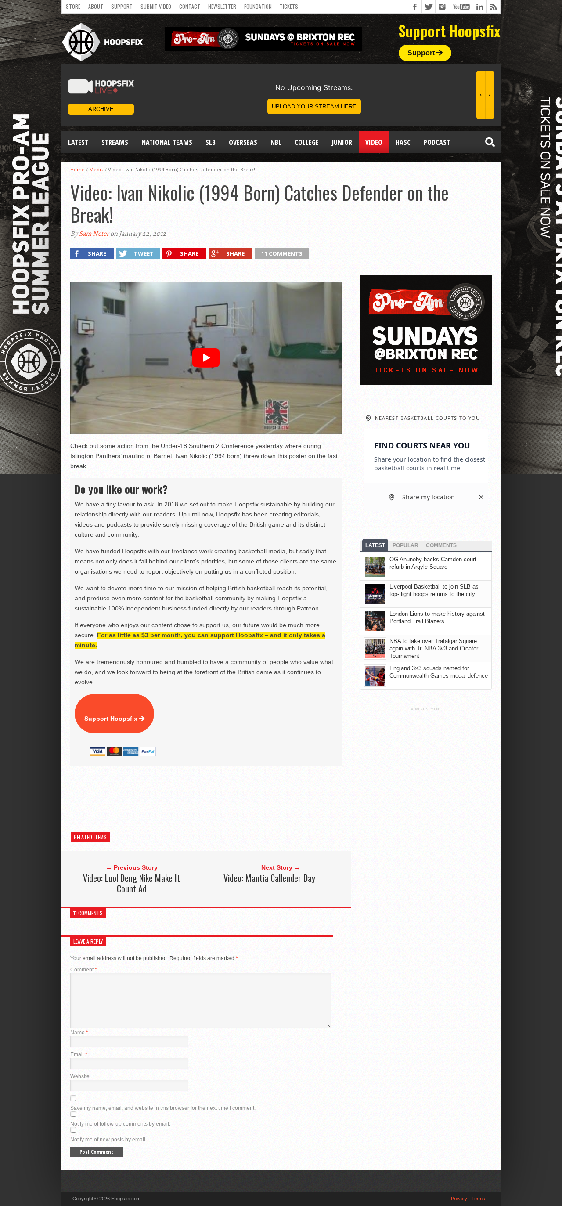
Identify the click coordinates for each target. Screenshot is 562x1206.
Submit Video (155, 6)
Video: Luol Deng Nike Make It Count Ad (131, 883)
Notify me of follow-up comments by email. (120, 1124)
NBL (275, 142)
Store (73, 6)
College (307, 142)
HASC (403, 142)
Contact (189, 6)
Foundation (258, 6)
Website (80, 1076)
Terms (478, 1198)
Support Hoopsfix (111, 718)
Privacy (459, 1198)
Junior (342, 142)
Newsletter (222, 6)
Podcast (437, 142)
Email (78, 1054)
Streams (114, 142)
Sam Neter (94, 233)
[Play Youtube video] (206, 358)
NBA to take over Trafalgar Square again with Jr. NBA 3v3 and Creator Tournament (433, 648)
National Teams (166, 142)
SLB (210, 142)
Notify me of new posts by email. (108, 1140)
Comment (83, 970)
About (95, 6)
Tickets (289, 6)
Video (373, 142)
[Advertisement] (230, 799)
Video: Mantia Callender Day (269, 878)
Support (122, 6)
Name (79, 1032)
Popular (405, 545)
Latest (78, 142)
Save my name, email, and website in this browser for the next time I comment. (163, 1108)
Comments (441, 545)
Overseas (243, 142)
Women (79, 164)
